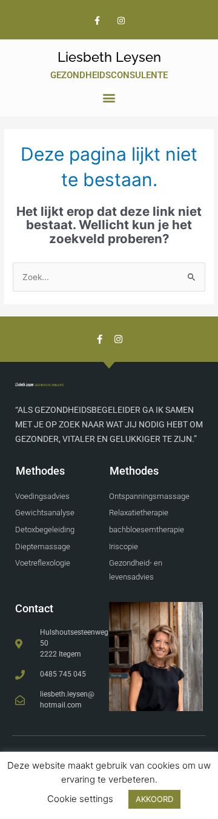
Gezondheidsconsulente (109, 75)
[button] (109, 97)
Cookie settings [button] (80, 798)
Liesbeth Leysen (109, 57)
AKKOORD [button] (154, 799)
